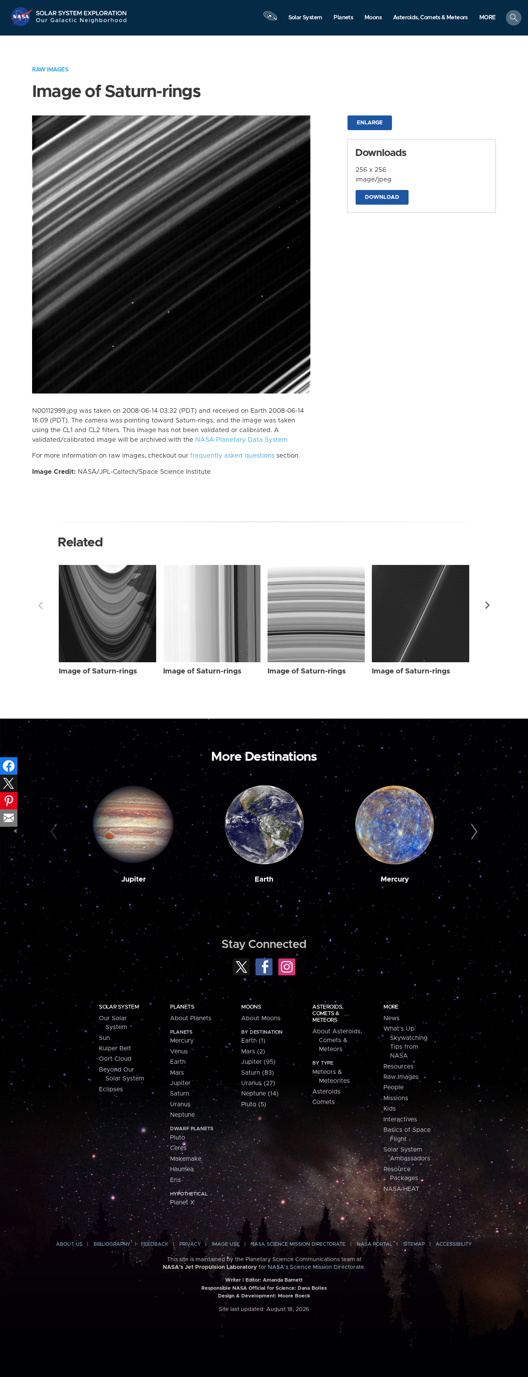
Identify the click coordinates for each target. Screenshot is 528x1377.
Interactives (400, 1119)
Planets (182, 1007)
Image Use (226, 1244)
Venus (179, 1051)
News (391, 1018)
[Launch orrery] (270, 20)
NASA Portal (374, 1244)
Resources (398, 1066)
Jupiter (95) (258, 1062)
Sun (104, 1038)
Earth (264, 879)
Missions (395, 1098)
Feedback (154, 1244)
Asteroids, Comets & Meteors (327, 1013)
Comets (323, 1102)
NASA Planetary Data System (241, 440)
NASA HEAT (401, 1189)
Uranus (180, 1104)
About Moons (261, 1018)
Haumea (182, 1169)
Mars (177, 1073)
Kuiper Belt (115, 1048)
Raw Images (50, 70)
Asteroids (326, 1092)
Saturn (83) (257, 1073)
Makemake (185, 1159)
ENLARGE (370, 122)
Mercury (395, 879)
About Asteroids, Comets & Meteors (337, 1040)
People (393, 1087)
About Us (69, 1244)
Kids (389, 1109)
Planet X (182, 1202)
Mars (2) (253, 1051)
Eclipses (111, 1089)
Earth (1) (253, 1041)
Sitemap (414, 1244)
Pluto (177, 1137)
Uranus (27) (258, 1083)
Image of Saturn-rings (98, 671)
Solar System (119, 1007)
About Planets (190, 1018)
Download (382, 197)
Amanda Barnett (283, 1280)
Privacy (190, 1244)
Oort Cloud (115, 1059)
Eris (175, 1180)
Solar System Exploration (82, 11)
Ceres (178, 1148)
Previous (40, 605)
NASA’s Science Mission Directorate (316, 1267)
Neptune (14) (260, 1093)
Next (488, 605)
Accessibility (454, 1244)
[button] (487, 18)
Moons (251, 1007)
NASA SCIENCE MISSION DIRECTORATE (298, 1244)
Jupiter (133, 879)
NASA (23, 16)
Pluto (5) (253, 1104)
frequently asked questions (232, 456)
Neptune (182, 1115)
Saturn (179, 1093)
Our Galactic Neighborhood (82, 22)
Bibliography (112, 1244)
